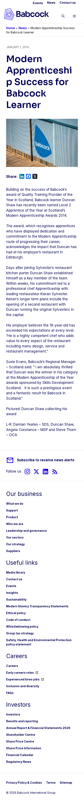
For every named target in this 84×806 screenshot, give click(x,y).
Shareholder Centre (20, 734)
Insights (12, 592)
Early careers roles (20, 672)
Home (10, 28)
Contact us (68, 2)
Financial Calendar (19, 755)
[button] (63, 17)
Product (12, 517)
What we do (14, 503)
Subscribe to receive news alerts (45, 460)
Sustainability (16, 599)
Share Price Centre (20, 741)
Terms (51, 782)
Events (38, 3)
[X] (36, 471)
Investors (13, 714)
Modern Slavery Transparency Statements (37, 606)
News (51, 2)
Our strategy (15, 544)
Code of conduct (18, 619)
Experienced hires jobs (23, 679)
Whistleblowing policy (22, 626)
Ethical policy (16, 613)
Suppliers (13, 551)
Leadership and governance (26, 530)
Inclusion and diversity (22, 686)
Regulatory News (18, 761)
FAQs (10, 693)
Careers (12, 666)
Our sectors (15, 537)
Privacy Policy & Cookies (24, 782)
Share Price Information (23, 748)
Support (12, 510)
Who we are (14, 524)
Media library (15, 572)
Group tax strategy (20, 633)
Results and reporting (22, 721)
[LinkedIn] (45, 471)
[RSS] (55, 471)
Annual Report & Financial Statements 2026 (38, 728)
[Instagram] (27, 471)
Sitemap (66, 782)
